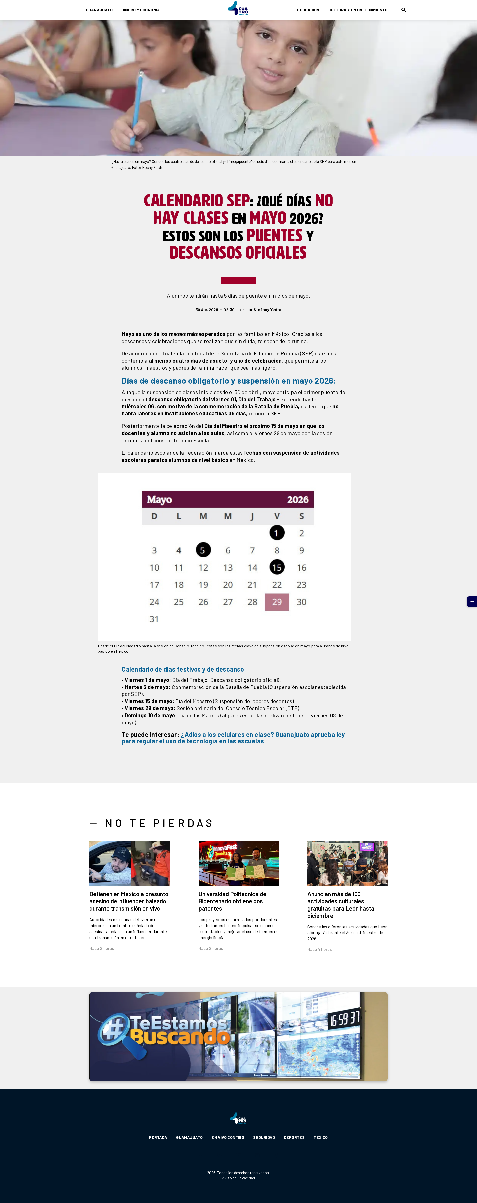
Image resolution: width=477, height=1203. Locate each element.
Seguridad (264, 1137)
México (321, 1137)
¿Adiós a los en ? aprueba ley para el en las (233, 737)
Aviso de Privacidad (238, 1177)
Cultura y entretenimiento (358, 9)
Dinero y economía (140, 9)
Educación (308, 9)
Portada (158, 1137)
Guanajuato (99, 9)
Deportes (294, 1137)
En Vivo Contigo (228, 1137)
